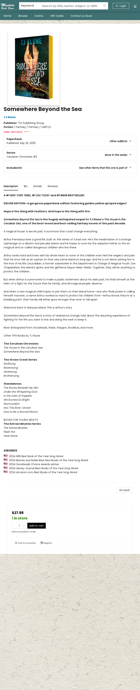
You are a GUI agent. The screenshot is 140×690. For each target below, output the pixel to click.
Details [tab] (37, 186)
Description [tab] (11, 186)
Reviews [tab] (53, 186)
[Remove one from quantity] (14, 526)
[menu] (70, 16)
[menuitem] (7, 16)
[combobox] (29, 5)
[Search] (104, 5)
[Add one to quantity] (24, 526)
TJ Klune (10, 117)
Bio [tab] (26, 186)
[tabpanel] (70, 338)
